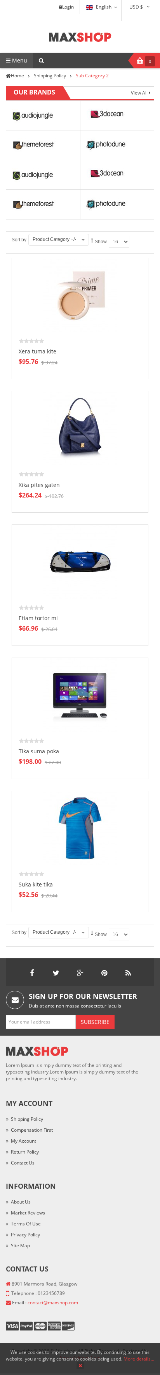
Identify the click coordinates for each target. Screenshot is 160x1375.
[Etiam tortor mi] (80, 561)
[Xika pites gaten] (80, 428)
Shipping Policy (27, 1119)
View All (140, 92)
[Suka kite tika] (80, 827)
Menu (18, 60)
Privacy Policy (25, 1234)
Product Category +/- (54, 239)
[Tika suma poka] (80, 694)
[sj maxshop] (80, 37)
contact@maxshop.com (53, 1302)
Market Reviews (28, 1212)
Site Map (20, 1245)
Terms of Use (26, 1223)
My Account (23, 1141)
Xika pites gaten (39, 485)
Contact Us (23, 1162)
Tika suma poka (39, 751)
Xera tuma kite (37, 351)
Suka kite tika (36, 884)
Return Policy (25, 1152)
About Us (21, 1201)
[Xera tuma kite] (80, 295)
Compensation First (32, 1130)
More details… (138, 1358)
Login (68, 7)
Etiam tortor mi (38, 618)
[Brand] (32, 115)
